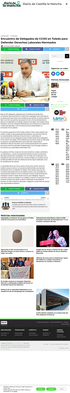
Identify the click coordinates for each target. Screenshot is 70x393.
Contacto (65, 322)
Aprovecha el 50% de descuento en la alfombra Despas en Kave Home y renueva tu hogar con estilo (17, 251)
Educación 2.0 (46, 333)
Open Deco (4, 335)
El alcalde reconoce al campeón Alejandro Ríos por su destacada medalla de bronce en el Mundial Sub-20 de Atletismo (17, 283)
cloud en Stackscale (5, 349)
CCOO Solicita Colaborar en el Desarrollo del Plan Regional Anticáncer (52, 314)
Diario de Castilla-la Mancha (42, 4)
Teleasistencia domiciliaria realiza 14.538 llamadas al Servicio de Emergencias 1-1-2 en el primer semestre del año (52, 219)
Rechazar (51, 389)
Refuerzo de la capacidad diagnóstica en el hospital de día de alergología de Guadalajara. (17, 290)
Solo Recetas (32, 333)
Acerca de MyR (65, 324)
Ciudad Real (60, 335)
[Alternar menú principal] (66, 4)
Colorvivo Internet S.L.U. (17, 343)
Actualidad (5, 36)
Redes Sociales (19, 333)
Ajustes (62, 389)
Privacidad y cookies (63, 348)
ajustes (15, 391)
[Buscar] (67, 56)
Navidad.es (46, 335)
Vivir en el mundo (33, 335)
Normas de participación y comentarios (59, 344)
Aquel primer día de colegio (54, 94)
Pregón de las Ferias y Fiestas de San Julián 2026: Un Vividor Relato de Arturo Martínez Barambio (52, 251)
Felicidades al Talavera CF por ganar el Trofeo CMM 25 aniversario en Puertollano (17, 219)
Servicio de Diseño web (56, 322)
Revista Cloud (18, 335)
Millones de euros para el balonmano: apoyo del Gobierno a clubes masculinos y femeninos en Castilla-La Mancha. (52, 259)
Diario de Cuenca (61, 337)
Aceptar (41, 389)
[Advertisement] (35, 21)
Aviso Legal (46, 344)
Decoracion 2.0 (5, 333)
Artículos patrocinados (43, 322)
